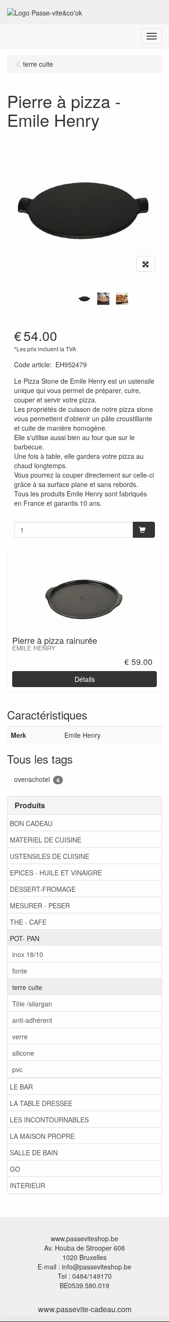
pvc (17, 1069)
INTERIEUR (27, 1185)
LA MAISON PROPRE (42, 1136)
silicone (23, 1053)
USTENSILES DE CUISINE (49, 856)
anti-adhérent (32, 1020)
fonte (19, 970)
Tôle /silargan (32, 1003)
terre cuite (27, 987)
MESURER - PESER (40, 905)
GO (15, 1169)
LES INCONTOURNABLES (49, 1119)
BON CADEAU (31, 823)
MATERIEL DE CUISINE (45, 839)
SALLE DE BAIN (34, 1152)
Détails (85, 679)
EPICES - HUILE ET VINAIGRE (56, 872)
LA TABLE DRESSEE (41, 1103)
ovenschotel (37, 779)
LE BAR (21, 1086)
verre (20, 1036)
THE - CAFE (28, 922)
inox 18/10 (27, 954)
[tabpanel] (84, 299)
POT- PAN (24, 938)
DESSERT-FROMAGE (43, 889)
